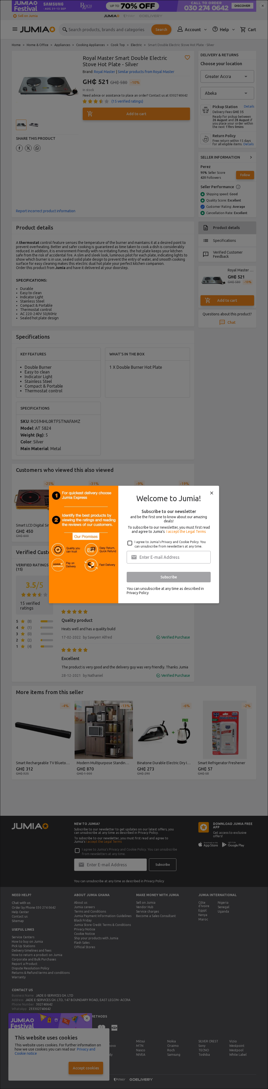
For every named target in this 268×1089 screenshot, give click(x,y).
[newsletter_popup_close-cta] (211, 493)
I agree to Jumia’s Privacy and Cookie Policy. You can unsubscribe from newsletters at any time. (170, 544)
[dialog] (134, 544)
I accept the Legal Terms (186, 531)
